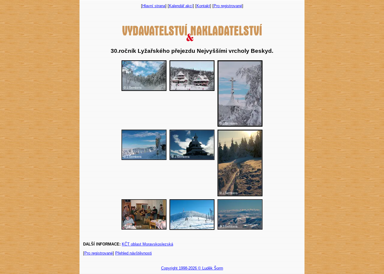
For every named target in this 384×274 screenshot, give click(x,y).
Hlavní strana (153, 6)
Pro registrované (228, 6)
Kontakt (203, 6)
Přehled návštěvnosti (133, 253)
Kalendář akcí (181, 6)
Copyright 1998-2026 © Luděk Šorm (192, 268)
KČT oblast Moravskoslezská (147, 244)
